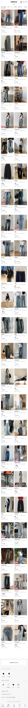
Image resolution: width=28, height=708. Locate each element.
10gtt (16, 283)
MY (25, 706)
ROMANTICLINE (17, 462)
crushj (2, 103)
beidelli (16, 206)
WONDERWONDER (4, 590)
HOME (14, 706)
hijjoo (2, 78)
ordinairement (17, 52)
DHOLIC (14, 2)
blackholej (16, 411)
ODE (15, 231)
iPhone (3, 676)
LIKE (19, 706)
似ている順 (3, 7)
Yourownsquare (4, 206)
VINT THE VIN (3, 360)
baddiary (16, 26)
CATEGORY (2, 706)
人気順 (8, 7)
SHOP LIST (8, 706)
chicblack (16, 78)
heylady (2, 257)
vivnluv (16, 616)
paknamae (17, 308)
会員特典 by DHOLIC (14, 662)
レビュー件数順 (13, 7)
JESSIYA (2, 334)
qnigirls (16, 180)
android (9, 676)
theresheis (17, 590)
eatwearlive (17, 360)
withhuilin (3, 52)
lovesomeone (3, 26)
